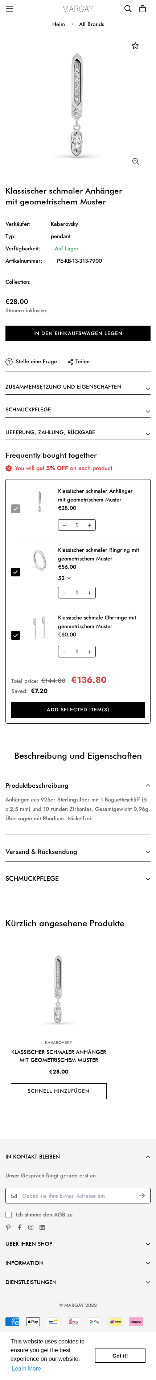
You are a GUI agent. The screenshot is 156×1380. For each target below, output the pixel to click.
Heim (58, 24)
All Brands (91, 24)
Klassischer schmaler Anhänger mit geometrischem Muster (58, 1056)
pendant (60, 236)
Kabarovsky (64, 224)
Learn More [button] (26, 1369)
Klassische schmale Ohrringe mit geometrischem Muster (97, 622)
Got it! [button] (120, 1356)
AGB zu (63, 1215)
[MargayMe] (78, 8)
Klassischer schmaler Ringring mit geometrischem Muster (98, 554)
